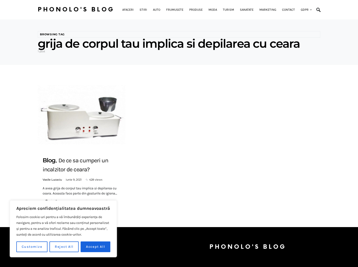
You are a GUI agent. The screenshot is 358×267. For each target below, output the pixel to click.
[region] (63, 228)
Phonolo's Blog (76, 9)
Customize (32, 247)
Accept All (95, 247)
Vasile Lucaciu (52, 179)
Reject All (64, 247)
